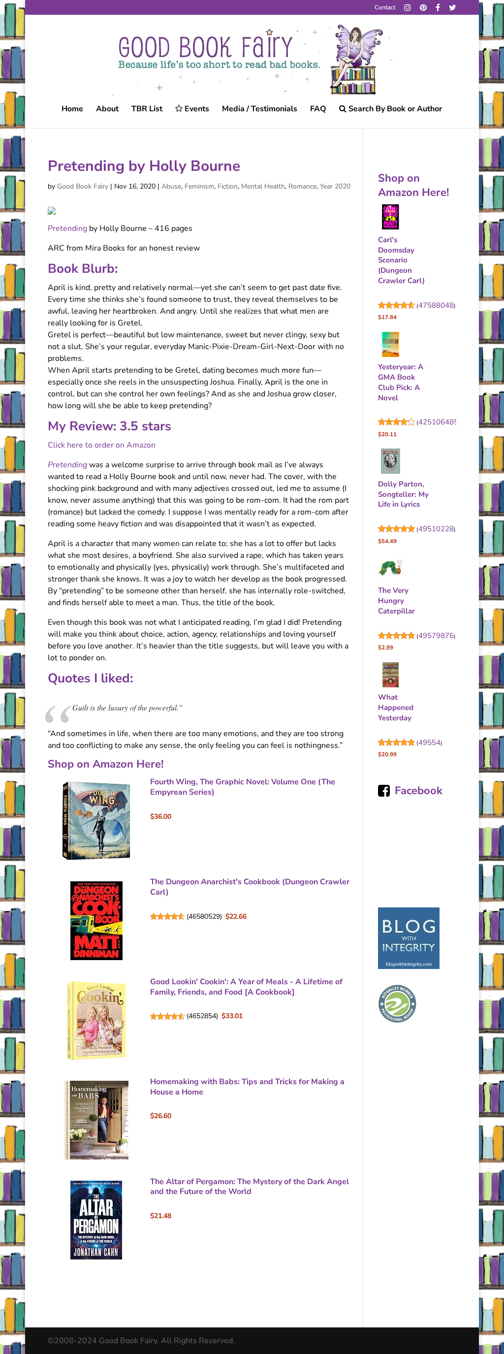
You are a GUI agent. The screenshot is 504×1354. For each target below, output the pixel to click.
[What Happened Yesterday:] (390, 676)
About (107, 109)
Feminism (199, 186)
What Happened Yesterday (395, 707)
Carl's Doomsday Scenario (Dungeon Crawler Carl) (401, 260)
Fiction (228, 186)
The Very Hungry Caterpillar (396, 600)
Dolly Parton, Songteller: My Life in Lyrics (403, 494)
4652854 (202, 1016)
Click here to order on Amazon (102, 445)
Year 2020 (335, 186)
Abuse (171, 186)
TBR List (146, 109)
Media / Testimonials (259, 109)
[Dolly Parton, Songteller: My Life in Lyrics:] (390, 463)
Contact (385, 7)
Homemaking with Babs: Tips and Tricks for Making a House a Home (247, 1086)
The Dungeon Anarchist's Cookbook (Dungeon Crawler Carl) (249, 887)
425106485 (438, 422)
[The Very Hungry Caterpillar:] (390, 569)
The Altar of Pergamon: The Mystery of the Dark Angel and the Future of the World (249, 1186)
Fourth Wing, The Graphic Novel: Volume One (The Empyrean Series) (242, 787)
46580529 (204, 916)
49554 (429, 742)
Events (196, 109)
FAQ (318, 109)
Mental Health (263, 186)
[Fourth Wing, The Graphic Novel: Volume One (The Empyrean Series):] (96, 820)
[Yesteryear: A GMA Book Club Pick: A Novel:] (390, 346)
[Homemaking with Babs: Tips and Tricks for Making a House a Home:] (96, 1120)
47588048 (436, 305)
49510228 (436, 529)
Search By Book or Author (394, 109)
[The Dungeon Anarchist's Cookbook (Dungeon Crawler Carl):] (96, 920)
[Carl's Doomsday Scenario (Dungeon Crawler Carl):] (390, 218)
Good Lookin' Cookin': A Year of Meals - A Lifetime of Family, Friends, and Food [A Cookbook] (246, 987)
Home (72, 109)
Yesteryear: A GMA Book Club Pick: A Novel (400, 382)
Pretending (67, 228)
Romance (302, 186)
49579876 (436, 636)
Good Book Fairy (82, 186)
